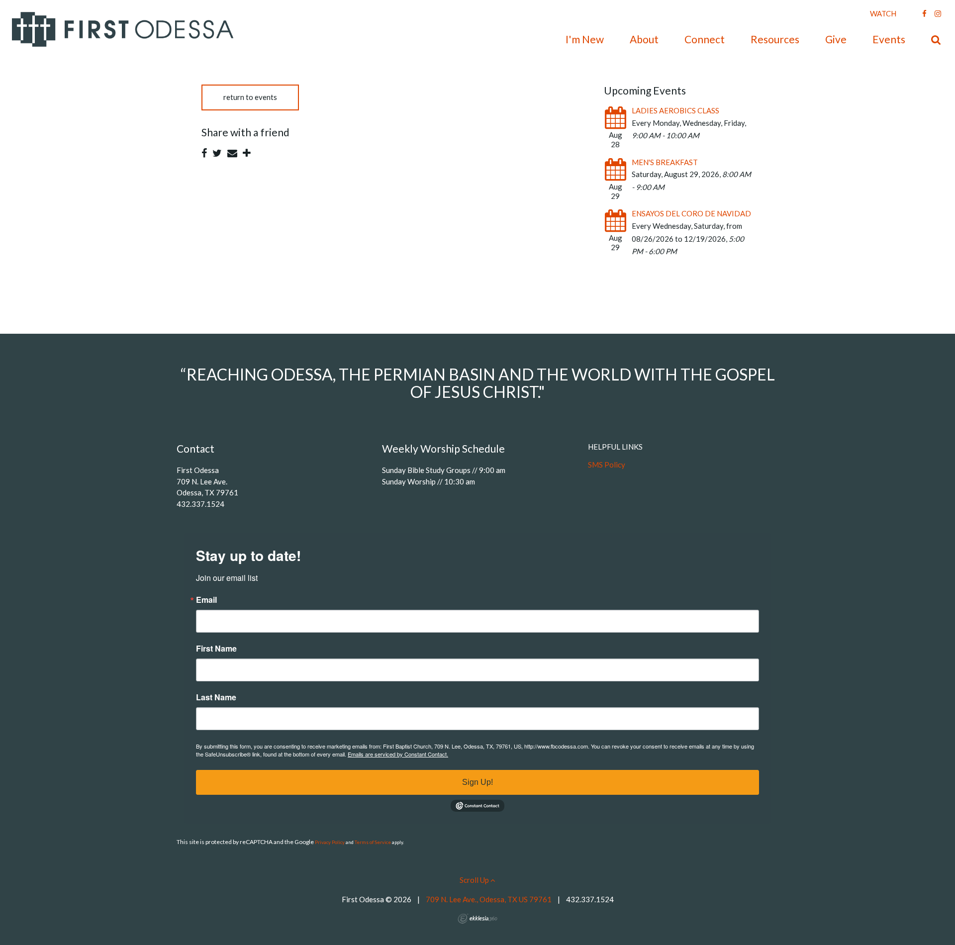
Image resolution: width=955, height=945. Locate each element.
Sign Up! (477, 782)
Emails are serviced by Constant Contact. (398, 754)
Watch (883, 13)
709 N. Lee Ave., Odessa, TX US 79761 (489, 899)
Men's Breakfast (665, 162)
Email (206, 600)
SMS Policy (606, 464)
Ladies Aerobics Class (675, 110)
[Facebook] (924, 13)
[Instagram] (938, 13)
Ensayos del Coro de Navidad (691, 213)
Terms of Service (373, 842)
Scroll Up (475, 879)
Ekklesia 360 (477, 919)
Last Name (216, 697)
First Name (216, 649)
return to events (250, 97)
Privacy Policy (330, 842)
